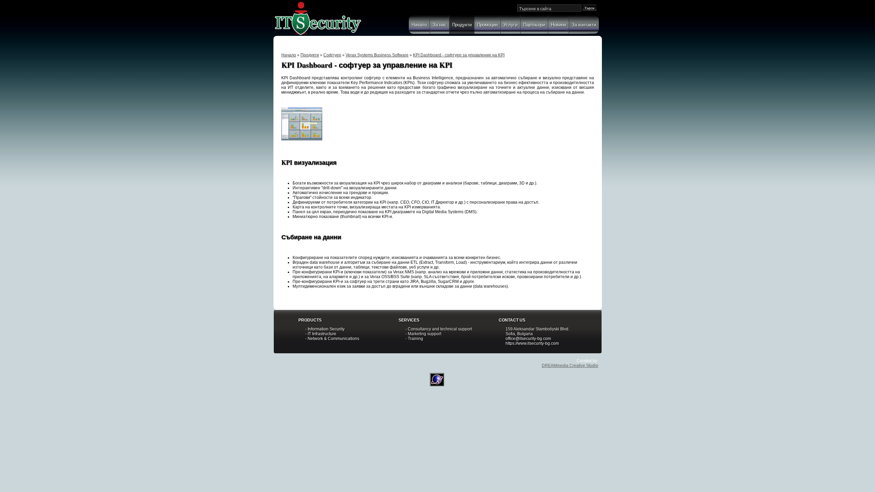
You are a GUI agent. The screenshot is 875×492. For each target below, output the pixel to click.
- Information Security (325, 329)
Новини (558, 24)
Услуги (510, 24)
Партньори (534, 24)
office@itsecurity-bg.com (528, 338)
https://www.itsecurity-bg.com (532, 343)
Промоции (487, 24)
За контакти (584, 24)
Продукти (462, 24)
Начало (419, 24)
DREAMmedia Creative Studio (570, 365)
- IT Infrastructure (320, 333)
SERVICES (409, 320)
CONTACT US (512, 320)
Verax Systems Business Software (377, 55)
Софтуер (332, 55)
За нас (439, 24)
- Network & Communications (332, 338)
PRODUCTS (310, 320)
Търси (589, 8)
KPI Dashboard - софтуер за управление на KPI (458, 55)
